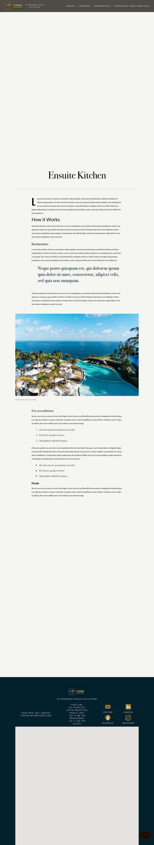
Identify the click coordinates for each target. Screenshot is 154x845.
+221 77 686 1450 (77, 715)
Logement (85, 6)
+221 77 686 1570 (77, 721)
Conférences (102, 6)
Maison (70, 6)
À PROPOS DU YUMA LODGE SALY (131, 6)
